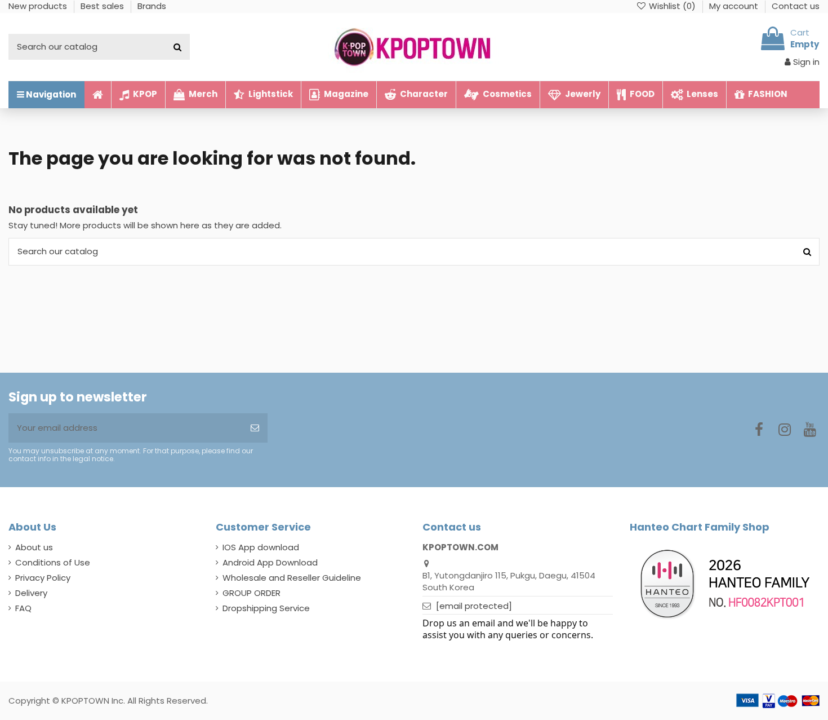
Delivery (31, 593)
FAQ (23, 608)
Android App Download (270, 562)
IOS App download (260, 547)
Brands (151, 6)
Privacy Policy (42, 578)
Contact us (796, 6)
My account (734, 6)
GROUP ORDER (251, 593)
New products (38, 6)
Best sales (103, 6)
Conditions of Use (52, 562)
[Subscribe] (255, 428)
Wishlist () (672, 6)
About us (34, 547)
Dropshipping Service (266, 608)
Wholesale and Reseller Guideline (291, 578)
